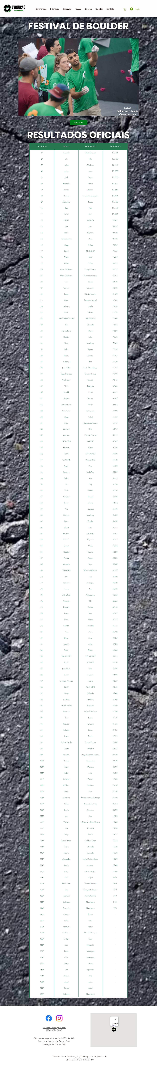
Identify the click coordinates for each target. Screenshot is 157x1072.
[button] (124, 9)
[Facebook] (49, 1018)
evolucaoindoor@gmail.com (54, 1027)
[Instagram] (59, 1018)
